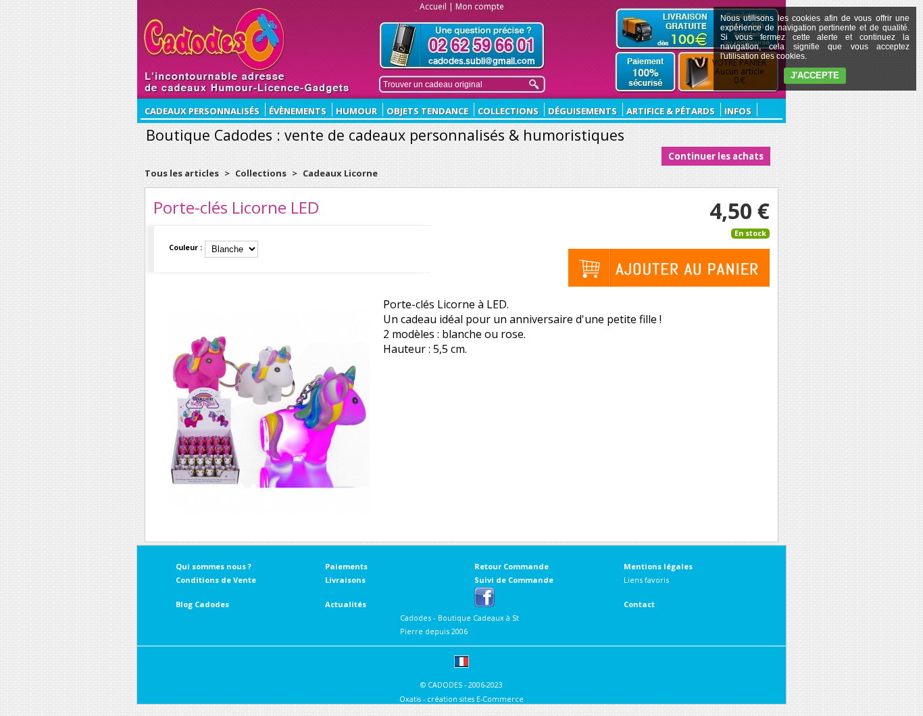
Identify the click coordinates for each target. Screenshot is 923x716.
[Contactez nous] (462, 46)
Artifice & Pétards (670, 111)
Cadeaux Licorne (340, 173)
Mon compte (479, 6)
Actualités (345, 604)
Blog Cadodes (202, 604)
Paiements (346, 566)
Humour (356, 111)
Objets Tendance (427, 111)
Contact (639, 604)
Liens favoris (646, 580)
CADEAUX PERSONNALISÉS (202, 111)
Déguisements (582, 111)
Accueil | (436, 6)
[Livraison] (697, 28)
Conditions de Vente (216, 580)
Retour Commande (511, 566)
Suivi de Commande (513, 580)
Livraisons (345, 580)
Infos (737, 111)
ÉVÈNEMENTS (297, 111)
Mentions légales (658, 566)
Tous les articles (182, 173)
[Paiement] (646, 72)
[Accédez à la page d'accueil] (214, 39)
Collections (508, 111)
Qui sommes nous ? (213, 566)
